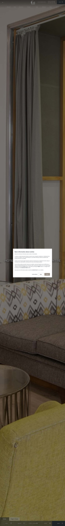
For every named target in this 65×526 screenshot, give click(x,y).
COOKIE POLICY (35, 269)
